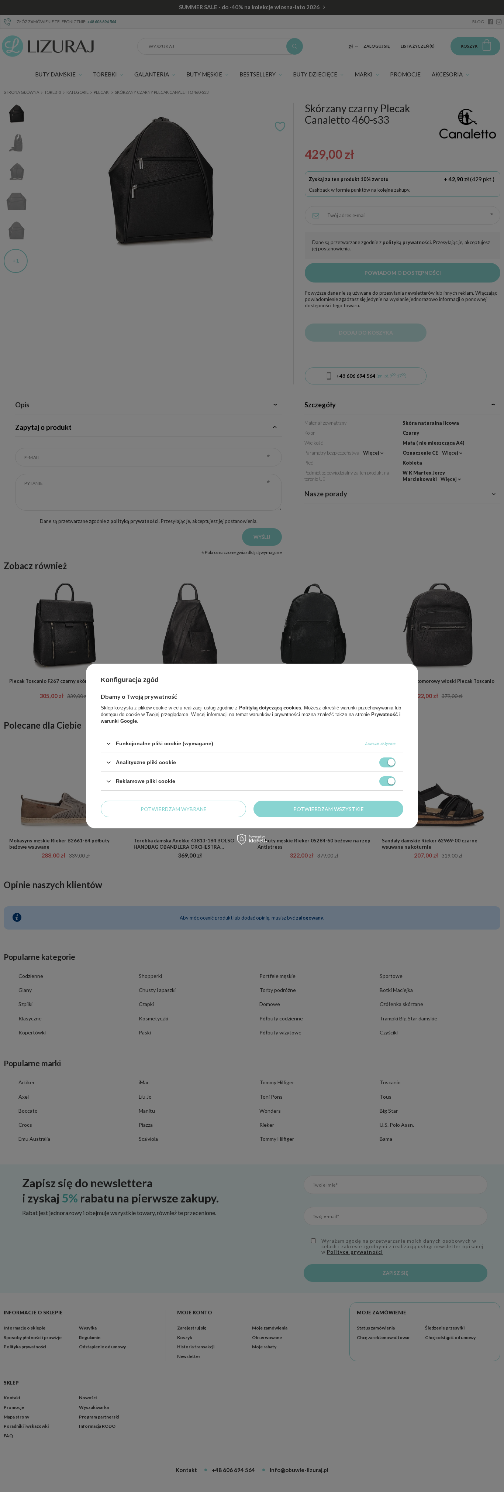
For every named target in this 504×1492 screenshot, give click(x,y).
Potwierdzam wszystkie (328, 808)
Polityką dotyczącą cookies (270, 708)
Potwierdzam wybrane (174, 808)
